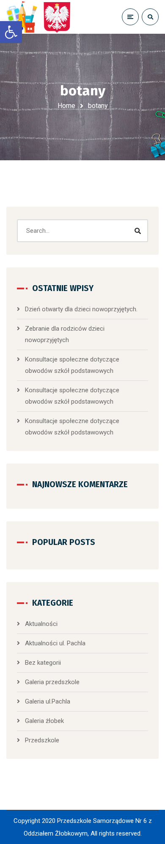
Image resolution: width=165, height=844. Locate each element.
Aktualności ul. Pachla (55, 643)
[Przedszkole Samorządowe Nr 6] (40, 17)
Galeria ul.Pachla (47, 701)
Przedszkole (42, 740)
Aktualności (41, 624)
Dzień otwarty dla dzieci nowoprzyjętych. (81, 309)
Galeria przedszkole (52, 682)
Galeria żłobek (44, 721)
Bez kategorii (43, 662)
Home (66, 106)
